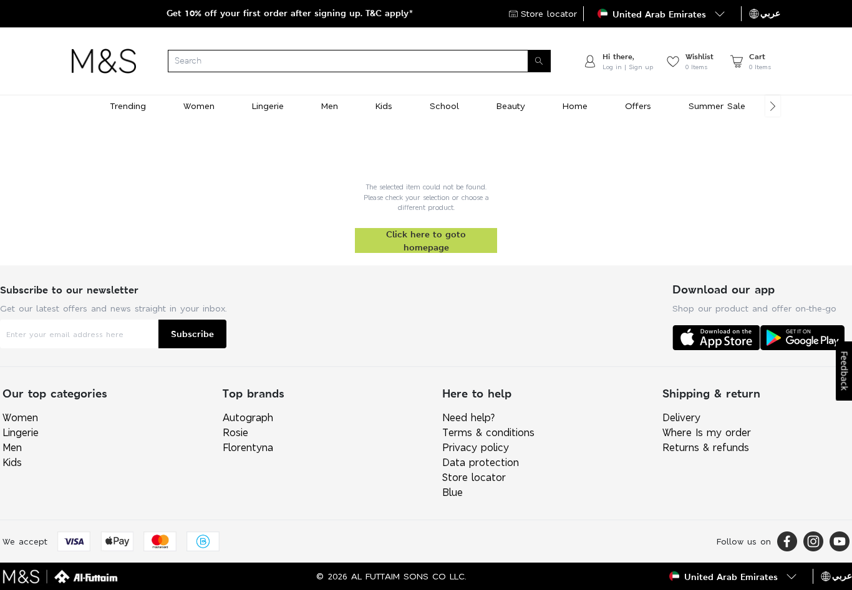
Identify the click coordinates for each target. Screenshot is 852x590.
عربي (770, 13)
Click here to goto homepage (426, 240)
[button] (662, 13)
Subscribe (192, 334)
